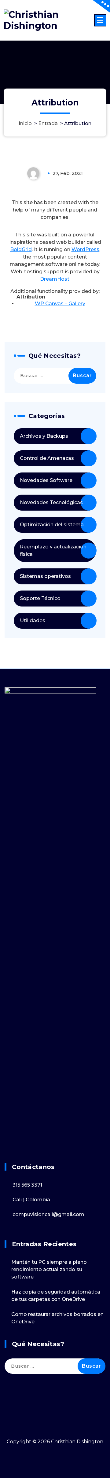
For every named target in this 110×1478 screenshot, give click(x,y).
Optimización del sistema (52, 525)
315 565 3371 (27, 1185)
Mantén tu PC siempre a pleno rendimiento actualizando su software (49, 1269)
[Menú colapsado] (100, 20)
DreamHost (54, 279)
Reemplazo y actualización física (53, 550)
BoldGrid (21, 249)
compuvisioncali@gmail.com (48, 1214)
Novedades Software (46, 480)
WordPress (85, 249)
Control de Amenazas (47, 458)
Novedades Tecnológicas (51, 502)
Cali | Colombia (31, 1200)
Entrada (48, 123)
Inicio (25, 123)
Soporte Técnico (40, 598)
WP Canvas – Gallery (60, 303)
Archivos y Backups (44, 436)
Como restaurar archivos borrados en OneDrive (57, 1318)
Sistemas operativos (45, 576)
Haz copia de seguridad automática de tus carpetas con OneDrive (55, 1295)
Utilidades (32, 620)
